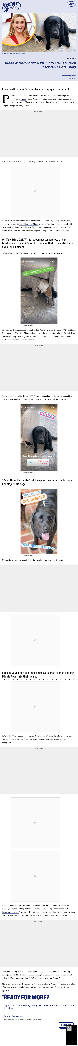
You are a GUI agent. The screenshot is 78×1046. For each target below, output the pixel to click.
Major (27, 102)
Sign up (64, 1025)
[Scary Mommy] (11, 6)
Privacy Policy (38, 1019)
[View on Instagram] (35, 191)
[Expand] (68, 1027)
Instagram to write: (10, 912)
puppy (23, 99)
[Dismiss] (74, 1027)
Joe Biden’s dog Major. (28, 224)
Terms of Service (30, 1019)
